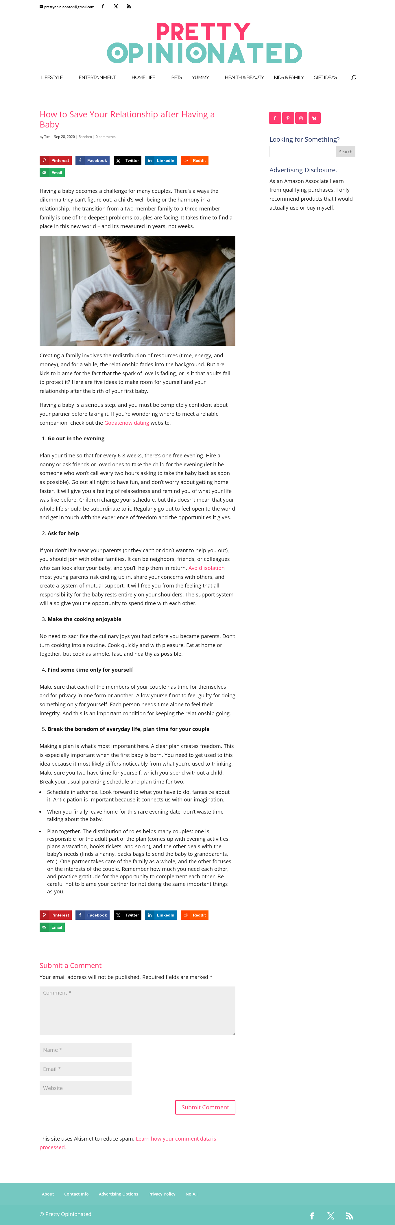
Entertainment (97, 77)
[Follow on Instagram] (301, 118)
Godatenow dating (126, 422)
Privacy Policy (162, 1194)
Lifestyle (52, 77)
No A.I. (192, 1194)
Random (85, 136)
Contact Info (76, 1194)
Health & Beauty (244, 77)
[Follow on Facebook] (275, 118)
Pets (176, 77)
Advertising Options (118, 1194)
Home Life (143, 77)
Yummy (200, 77)
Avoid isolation (207, 567)
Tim (47, 136)
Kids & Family (289, 77)
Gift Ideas (325, 77)
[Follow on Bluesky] (315, 118)
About (48, 1194)
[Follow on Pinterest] (288, 118)
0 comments (106, 136)
